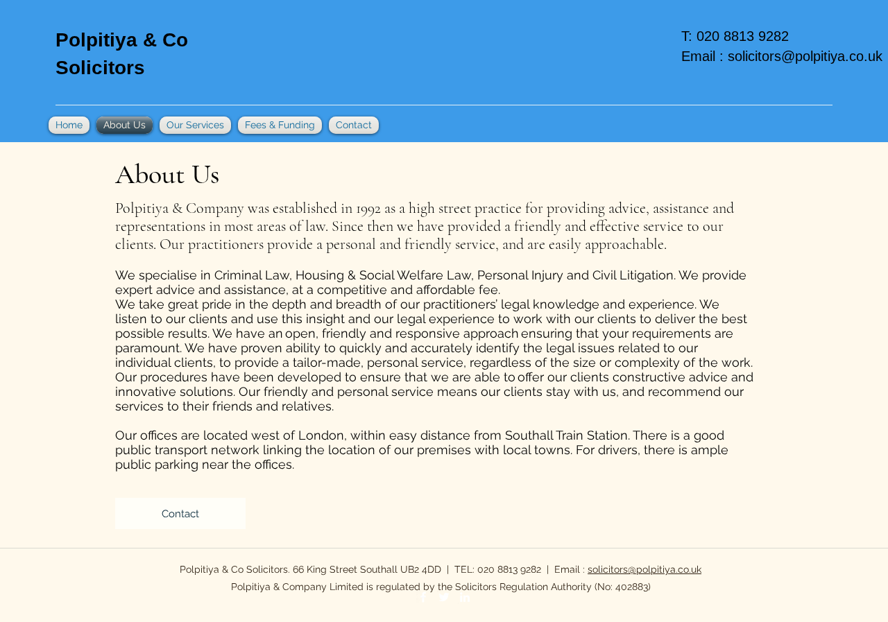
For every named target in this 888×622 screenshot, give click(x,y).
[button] (180, 513)
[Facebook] (423, 597)
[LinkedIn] (465, 597)
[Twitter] (444, 597)
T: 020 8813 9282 (739, 36)
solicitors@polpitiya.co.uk (805, 56)
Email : (704, 56)
